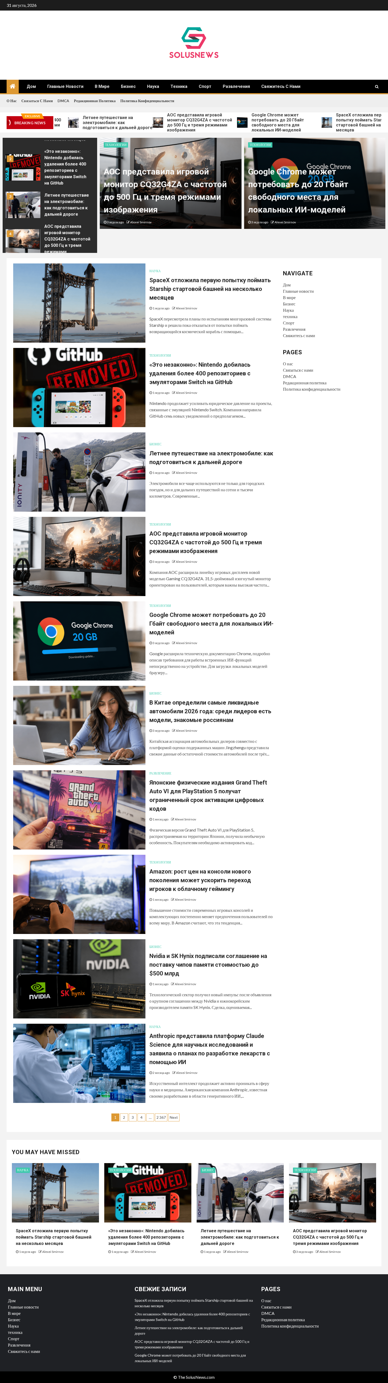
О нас (12, 100)
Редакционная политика (95, 100)
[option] (49, 169)
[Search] (376, 87)
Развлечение (160, 773)
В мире (102, 86)
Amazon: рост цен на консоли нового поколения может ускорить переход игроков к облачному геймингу (200, 880)
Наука (153, 86)
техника (179, 86)
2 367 (161, 1117)
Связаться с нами (37, 100)
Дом (31, 86)
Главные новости (65, 86)
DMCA (63, 100)
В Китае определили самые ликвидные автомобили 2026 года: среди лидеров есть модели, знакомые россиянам (210, 711)
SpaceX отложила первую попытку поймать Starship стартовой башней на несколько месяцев (324, 122)
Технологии (116, 145)
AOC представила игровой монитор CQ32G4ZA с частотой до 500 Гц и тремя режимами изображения (153, 122)
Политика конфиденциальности (147, 100)
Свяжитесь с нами (280, 86)
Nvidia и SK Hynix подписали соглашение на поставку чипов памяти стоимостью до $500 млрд (208, 965)
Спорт (205, 86)
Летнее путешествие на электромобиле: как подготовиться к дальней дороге (71, 122)
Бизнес (128, 86)
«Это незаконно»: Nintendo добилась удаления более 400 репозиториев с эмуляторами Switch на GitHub (199, 373)
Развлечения (236, 86)
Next (174, 1117)
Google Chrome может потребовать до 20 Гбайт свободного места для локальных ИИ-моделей (231, 122)
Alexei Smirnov (141, 222)
